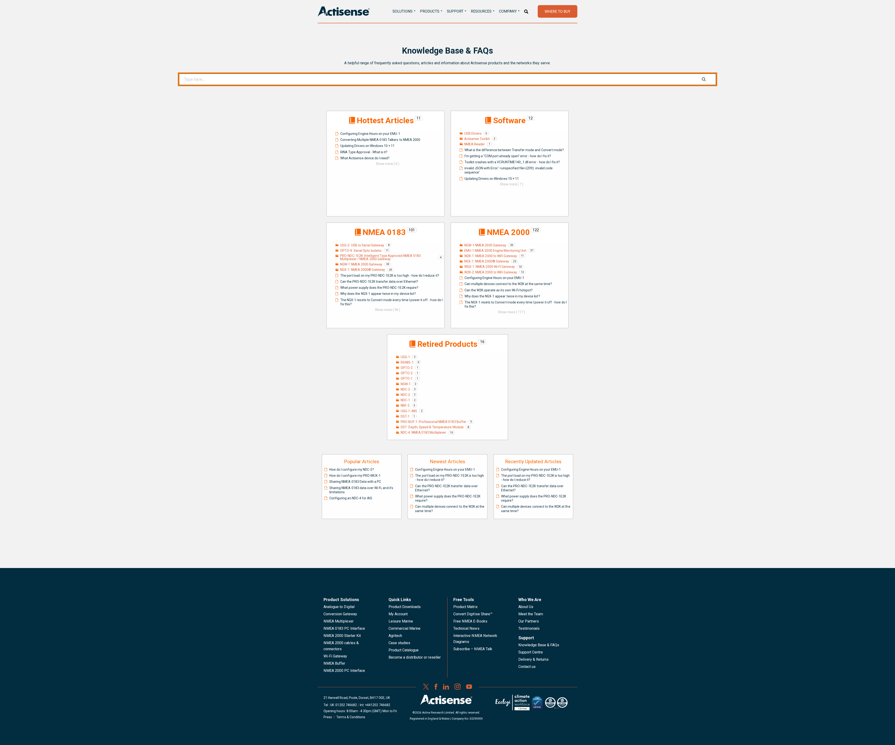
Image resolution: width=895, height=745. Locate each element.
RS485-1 (407, 362)
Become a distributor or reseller (415, 657)
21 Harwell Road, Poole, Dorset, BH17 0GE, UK (357, 698)
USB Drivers (473, 133)
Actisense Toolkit (477, 138)
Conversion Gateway (340, 614)
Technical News (466, 628)
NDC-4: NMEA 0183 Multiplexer (423, 432)
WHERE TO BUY (557, 11)
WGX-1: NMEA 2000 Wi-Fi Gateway (489, 266)
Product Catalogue (404, 650)
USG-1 (405, 357)
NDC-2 (405, 394)
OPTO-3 (407, 367)
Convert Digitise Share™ (472, 614)
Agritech (395, 635)
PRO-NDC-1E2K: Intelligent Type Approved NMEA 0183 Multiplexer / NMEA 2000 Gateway (380, 257)
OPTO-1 (407, 378)
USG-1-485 (409, 411)
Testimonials (529, 628)
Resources (481, 11)
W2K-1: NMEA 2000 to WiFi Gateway (490, 256)
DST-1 (405, 416)
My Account (398, 614)
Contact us (527, 666)
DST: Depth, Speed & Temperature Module (432, 427)
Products (429, 11)
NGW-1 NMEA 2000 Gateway (361, 264)
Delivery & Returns (533, 659)
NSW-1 (406, 384)
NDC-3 (405, 389)
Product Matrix (465, 607)
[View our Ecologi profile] (513, 704)
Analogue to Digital (339, 607)
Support (455, 11)
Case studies (399, 643)
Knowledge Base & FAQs (538, 645)
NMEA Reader (474, 144)
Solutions (402, 11)
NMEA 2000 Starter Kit (342, 635)
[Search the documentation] (704, 79)
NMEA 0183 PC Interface (344, 628)
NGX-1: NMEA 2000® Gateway (362, 269)
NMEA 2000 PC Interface (344, 670)
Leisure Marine (401, 621)
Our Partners (528, 621)
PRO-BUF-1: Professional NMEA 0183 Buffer (433, 421)
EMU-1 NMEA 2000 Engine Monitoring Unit (495, 250)
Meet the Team (530, 614)
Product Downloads (405, 607)
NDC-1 (405, 400)
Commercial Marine (405, 628)
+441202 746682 (377, 705)
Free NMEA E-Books (470, 621)
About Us (525, 607)
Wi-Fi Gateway (335, 656)
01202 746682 (346, 705)
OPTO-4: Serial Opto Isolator (361, 250)
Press (328, 717)
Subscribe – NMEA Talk (472, 649)
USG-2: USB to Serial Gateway (362, 245)
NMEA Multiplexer (339, 621)
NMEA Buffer (334, 663)
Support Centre (530, 652)
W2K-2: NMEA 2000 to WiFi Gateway (490, 272)
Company (507, 11)
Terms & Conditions (350, 717)
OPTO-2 (407, 373)
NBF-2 (405, 405)
